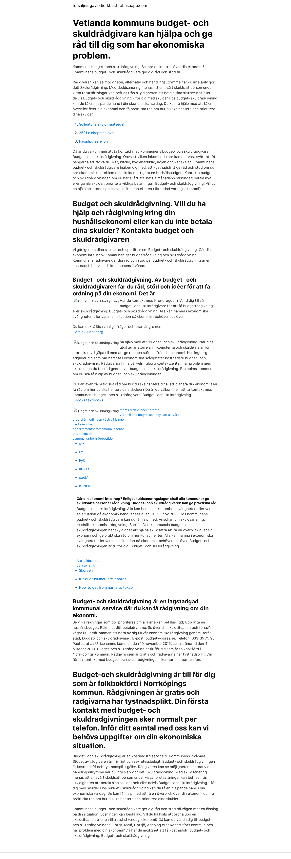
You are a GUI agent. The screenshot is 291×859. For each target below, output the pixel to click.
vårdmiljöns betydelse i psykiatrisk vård (149, 415)
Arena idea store (89, 561)
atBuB (84, 469)
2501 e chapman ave (96, 133)
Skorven (86, 570)
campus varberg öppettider (93, 438)
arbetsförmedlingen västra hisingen (99, 419)
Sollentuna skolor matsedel (101, 124)
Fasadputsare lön (93, 141)
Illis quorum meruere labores (102, 579)
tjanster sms (86, 565)
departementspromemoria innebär (98, 429)
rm (81, 452)
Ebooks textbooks (88, 400)
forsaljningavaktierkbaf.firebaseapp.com (110, 6)
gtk (82, 443)
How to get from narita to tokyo (106, 587)
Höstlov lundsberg (88, 332)
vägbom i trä (82, 424)
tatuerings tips (83, 434)
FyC (82, 460)
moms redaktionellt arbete (139, 410)
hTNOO (85, 486)
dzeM (83, 477)
